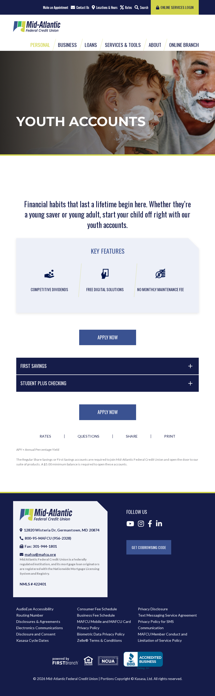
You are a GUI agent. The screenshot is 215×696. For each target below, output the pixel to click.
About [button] (155, 44)
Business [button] (67, 44)
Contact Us (82, 7)
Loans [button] (91, 44)
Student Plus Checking (43, 383)
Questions (88, 436)
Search (144, 7)
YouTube (130, 523)
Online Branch (184, 44)
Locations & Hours (106, 7)
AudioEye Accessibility (34, 609)
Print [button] (169, 436)
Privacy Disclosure (153, 609)
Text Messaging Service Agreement (167, 615)
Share (132, 436)
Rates (128, 7)
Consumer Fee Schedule (97, 609)
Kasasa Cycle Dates (32, 640)
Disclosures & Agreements (38, 621)
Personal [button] (40, 44)
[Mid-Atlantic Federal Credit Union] (36, 25)
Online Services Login (177, 7)
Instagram (141, 523)
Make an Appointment (55, 7)
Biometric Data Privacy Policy (101, 634)
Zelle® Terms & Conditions (99, 640)
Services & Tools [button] (123, 44)
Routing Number (29, 615)
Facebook (150, 523)
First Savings (33, 365)
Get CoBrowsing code (149, 547)
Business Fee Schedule (96, 615)
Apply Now (108, 337)
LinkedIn (159, 523)
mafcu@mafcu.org (40, 554)
